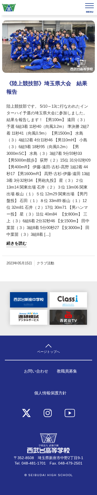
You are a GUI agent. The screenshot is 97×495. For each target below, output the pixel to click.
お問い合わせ (36, 371)
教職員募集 (67, 371)
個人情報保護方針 (50, 393)
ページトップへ (48, 351)
